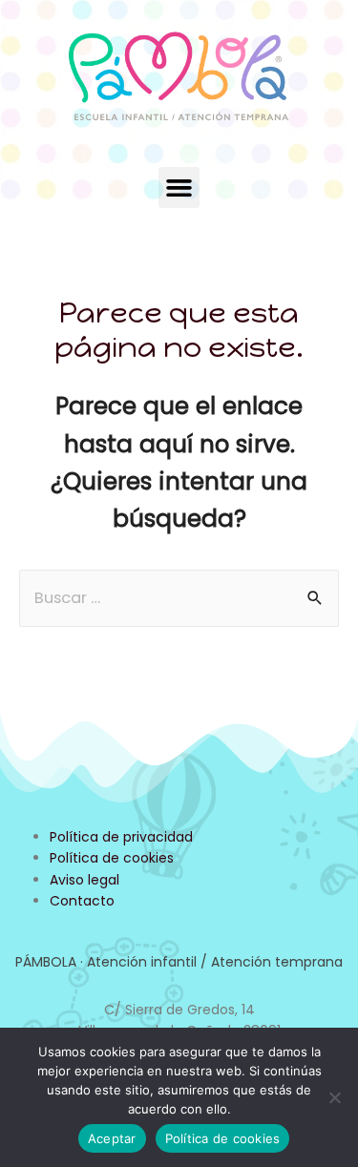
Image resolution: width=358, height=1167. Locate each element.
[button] (179, 188)
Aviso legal (84, 879)
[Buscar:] (179, 598)
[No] (334, 1097)
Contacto (82, 900)
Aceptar (112, 1138)
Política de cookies (112, 857)
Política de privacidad (121, 836)
